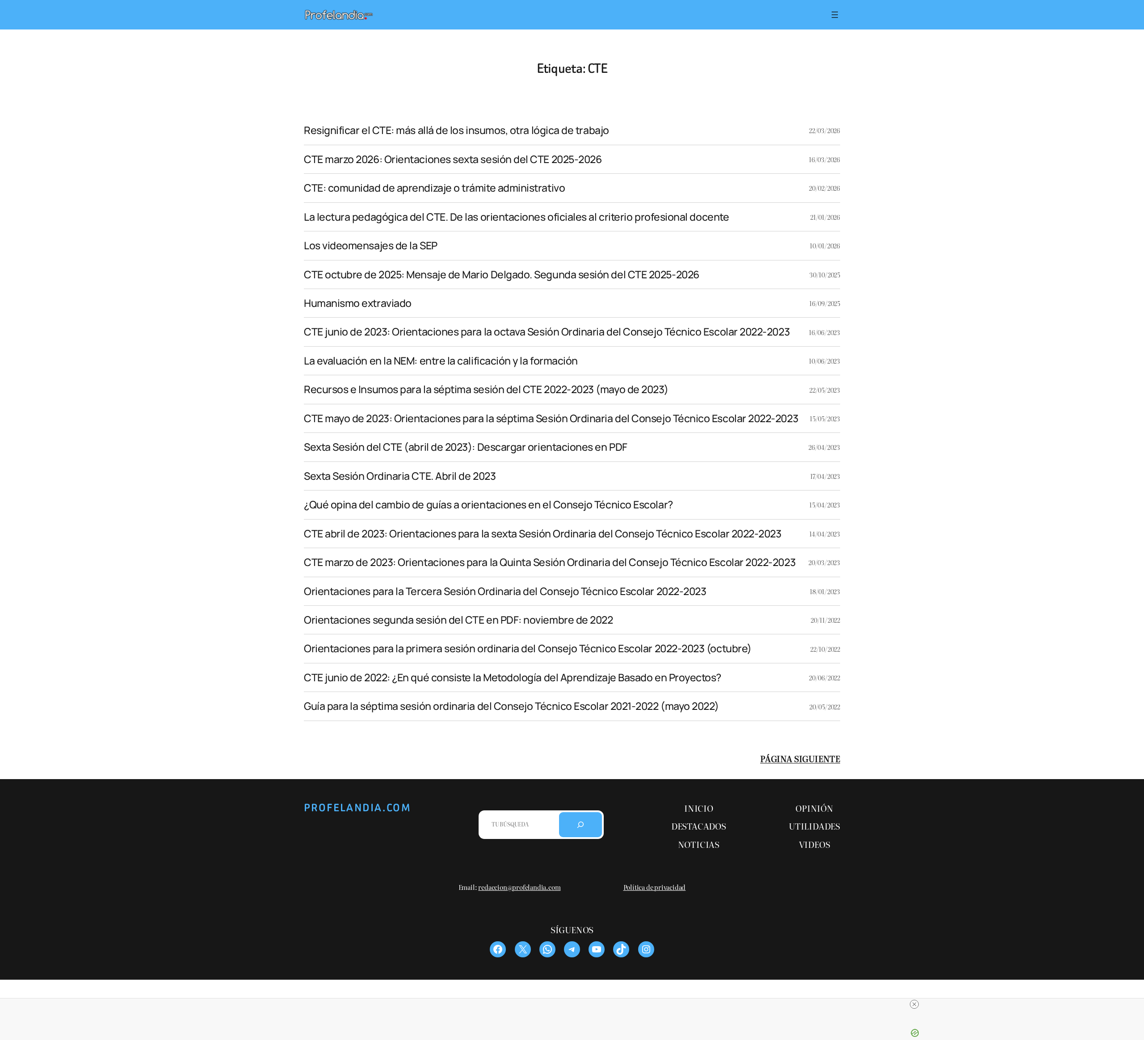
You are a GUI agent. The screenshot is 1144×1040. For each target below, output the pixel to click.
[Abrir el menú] (834, 14)
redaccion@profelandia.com (519, 887)
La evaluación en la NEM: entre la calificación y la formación (441, 361)
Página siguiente (800, 758)
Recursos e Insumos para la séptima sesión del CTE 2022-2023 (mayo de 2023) (486, 389)
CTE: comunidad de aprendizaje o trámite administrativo (434, 188)
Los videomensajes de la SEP (370, 245)
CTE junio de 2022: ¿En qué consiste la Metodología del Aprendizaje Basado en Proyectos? (512, 677)
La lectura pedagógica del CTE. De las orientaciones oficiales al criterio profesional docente (516, 217)
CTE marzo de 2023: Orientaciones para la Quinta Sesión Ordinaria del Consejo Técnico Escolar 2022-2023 (549, 562)
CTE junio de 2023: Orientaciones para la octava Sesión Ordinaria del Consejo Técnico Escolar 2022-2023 (547, 332)
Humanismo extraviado (358, 303)
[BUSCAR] (580, 824)
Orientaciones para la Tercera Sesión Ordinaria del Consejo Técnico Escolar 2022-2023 (505, 591)
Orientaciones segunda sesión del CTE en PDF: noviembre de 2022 (458, 620)
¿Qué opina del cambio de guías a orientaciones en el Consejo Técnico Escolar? (488, 504)
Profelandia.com (357, 807)
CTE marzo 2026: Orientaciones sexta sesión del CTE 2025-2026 (452, 159)
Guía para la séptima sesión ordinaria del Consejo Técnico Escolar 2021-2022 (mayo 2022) (511, 706)
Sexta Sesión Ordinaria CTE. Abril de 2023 (400, 476)
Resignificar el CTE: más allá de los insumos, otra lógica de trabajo (456, 130)
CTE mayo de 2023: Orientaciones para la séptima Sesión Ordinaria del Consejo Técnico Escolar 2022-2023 (551, 418)
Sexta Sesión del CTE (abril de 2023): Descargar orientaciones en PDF (465, 447)
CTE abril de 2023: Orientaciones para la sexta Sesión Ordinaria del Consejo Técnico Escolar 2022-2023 (543, 533)
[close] (914, 1004)
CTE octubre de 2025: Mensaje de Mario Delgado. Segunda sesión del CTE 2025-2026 (501, 274)
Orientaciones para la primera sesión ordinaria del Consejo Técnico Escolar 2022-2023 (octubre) (528, 648)
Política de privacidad (654, 887)
